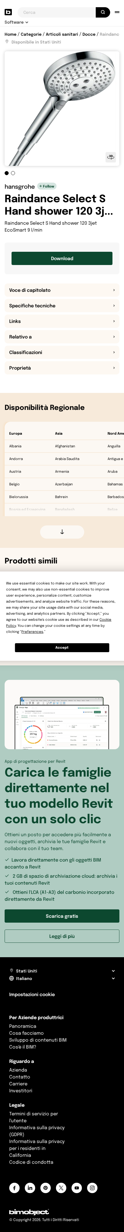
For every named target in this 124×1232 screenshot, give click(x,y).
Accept (62, 647)
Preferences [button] (32, 631)
